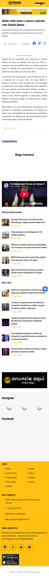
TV (17, 128)
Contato (31, 482)
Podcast (31, 478)
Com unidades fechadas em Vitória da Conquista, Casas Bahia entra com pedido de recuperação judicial (29, 336)
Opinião (31, 469)
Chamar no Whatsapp (17, 514)
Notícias (11, 128)
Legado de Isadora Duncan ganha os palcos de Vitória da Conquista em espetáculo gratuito (28, 321)
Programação (11, 478)
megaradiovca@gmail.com (18, 519)
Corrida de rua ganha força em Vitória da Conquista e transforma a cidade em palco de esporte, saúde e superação (28, 305)
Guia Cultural (11, 482)
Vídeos (31, 473)
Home (8, 469)
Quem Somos (11, 473)
